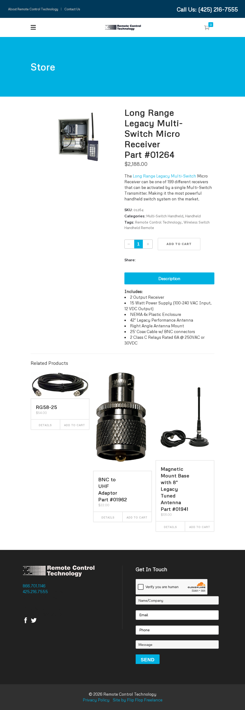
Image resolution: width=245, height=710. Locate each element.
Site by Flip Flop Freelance (137, 699)
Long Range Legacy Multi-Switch (164, 175)
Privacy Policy (96, 699)
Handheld (193, 216)
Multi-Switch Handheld (164, 216)
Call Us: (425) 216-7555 (207, 9)
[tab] (169, 278)
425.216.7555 (36, 591)
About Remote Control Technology (33, 9)
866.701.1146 (34, 585)
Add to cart (179, 244)
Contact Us (72, 9)
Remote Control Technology (158, 222)
